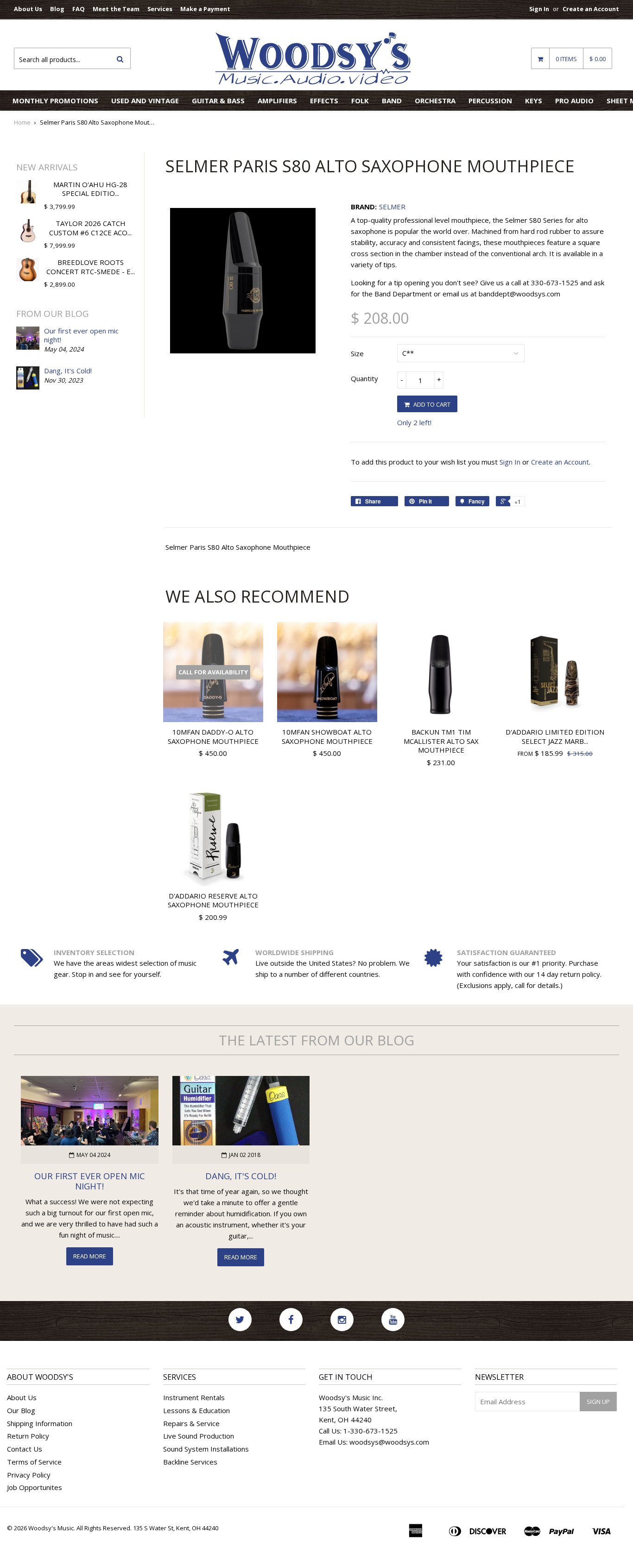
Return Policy (28, 1435)
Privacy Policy (29, 1474)
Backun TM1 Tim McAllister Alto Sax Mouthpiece (441, 740)
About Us (28, 9)
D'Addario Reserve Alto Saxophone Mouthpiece (213, 900)
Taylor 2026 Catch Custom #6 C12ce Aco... (90, 228)
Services (159, 9)
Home (22, 122)
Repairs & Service (191, 1423)
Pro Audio (574, 100)
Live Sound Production (198, 1435)
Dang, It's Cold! (68, 370)
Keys (533, 100)
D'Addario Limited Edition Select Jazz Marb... (555, 736)
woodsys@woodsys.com (389, 1441)
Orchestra (435, 100)
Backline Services (190, 1461)
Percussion (490, 100)
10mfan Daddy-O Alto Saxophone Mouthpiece (213, 736)
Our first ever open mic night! (81, 335)
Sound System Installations (206, 1448)
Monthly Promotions (55, 100)
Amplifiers (277, 100)
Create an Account (591, 9)
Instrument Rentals (194, 1397)
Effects (324, 100)
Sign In (539, 9)
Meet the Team (116, 9)
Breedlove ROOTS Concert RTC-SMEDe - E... (90, 267)
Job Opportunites (34, 1487)
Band (392, 100)
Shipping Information (39, 1423)
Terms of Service (34, 1461)
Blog (57, 9)
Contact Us (24, 1448)
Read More (89, 1256)
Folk (360, 100)
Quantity (364, 378)
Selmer (392, 206)
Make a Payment (205, 9)
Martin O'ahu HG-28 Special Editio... (90, 189)
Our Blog (21, 1410)
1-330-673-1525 (370, 1430)
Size (357, 353)
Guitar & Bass (218, 100)
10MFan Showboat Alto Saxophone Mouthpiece (327, 736)
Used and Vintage (145, 100)
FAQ (78, 9)
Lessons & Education (196, 1410)
